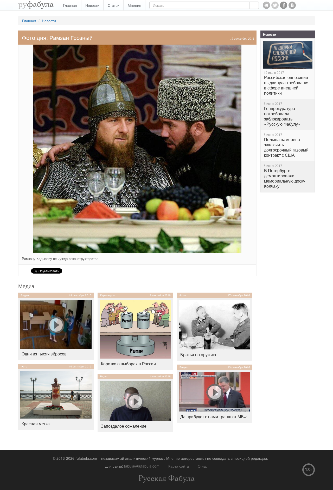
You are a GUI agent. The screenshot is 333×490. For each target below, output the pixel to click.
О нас (203, 466)
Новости (92, 5)
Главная (70, 5)
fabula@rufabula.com (141, 466)
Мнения (134, 5)
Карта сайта (178, 466)
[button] (306, 5)
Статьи (113, 5)
